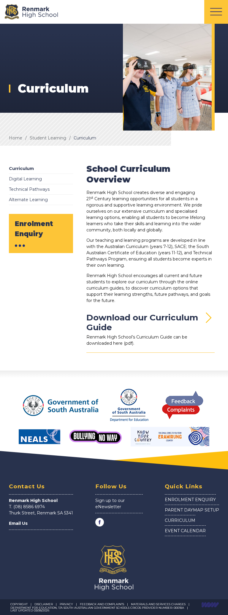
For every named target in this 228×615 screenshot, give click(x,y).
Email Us (18, 523)
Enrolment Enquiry (190, 499)
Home (15, 138)
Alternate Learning (28, 199)
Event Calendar (185, 530)
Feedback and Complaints (102, 604)
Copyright (19, 604)
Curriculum (85, 138)
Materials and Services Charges (158, 604)
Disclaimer (43, 604)
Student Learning (48, 138)
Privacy (66, 604)
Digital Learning (25, 179)
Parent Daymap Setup (192, 510)
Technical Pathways (29, 189)
